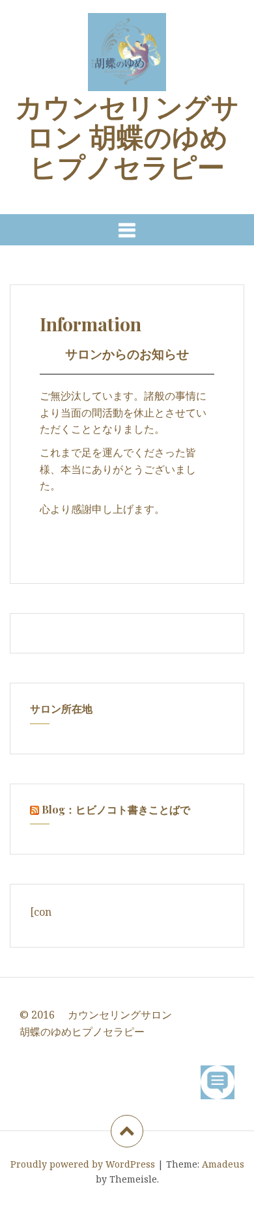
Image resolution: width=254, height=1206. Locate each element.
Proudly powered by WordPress (82, 1164)
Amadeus (223, 1164)
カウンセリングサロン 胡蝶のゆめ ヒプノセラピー (127, 136)
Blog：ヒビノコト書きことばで (116, 809)
